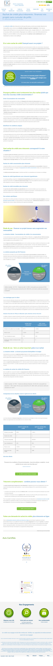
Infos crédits (28, 656)
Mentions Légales (35, 656)
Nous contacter (49, 656)
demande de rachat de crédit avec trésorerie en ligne (18, 520)
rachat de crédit (8, 26)
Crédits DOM (36, 9)
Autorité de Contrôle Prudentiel (36, 651)
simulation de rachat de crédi (43, 498)
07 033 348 (40, 649)
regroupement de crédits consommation (28, 167)
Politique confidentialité (42, 656)
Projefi (12, 656)
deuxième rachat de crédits (8, 200)
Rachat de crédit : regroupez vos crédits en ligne (14, 19)
